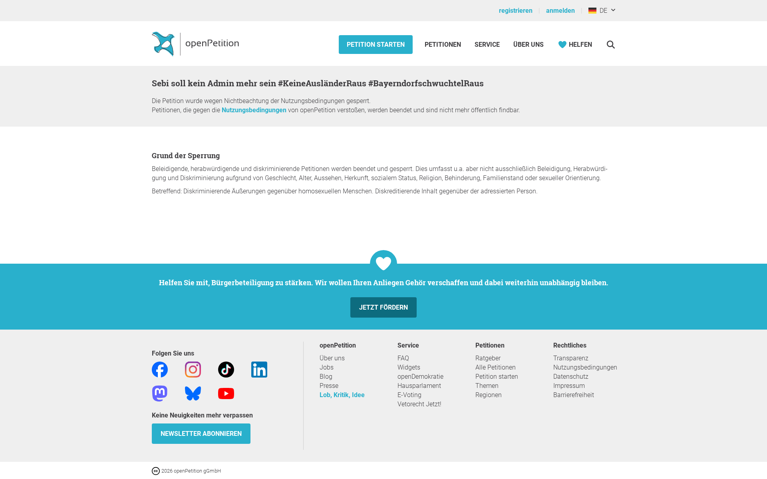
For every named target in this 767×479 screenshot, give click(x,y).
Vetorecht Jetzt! (419, 404)
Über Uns (528, 44)
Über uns (332, 358)
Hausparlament (419, 386)
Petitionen (444, 44)
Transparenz (570, 358)
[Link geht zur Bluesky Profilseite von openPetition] (193, 393)
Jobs (327, 367)
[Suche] (611, 44)
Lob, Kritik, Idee (342, 395)
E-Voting (409, 395)
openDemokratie (420, 376)
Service (487, 44)
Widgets (408, 367)
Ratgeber (488, 358)
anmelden (560, 10)
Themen (487, 386)
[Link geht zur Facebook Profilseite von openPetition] (160, 369)
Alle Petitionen (495, 367)
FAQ (403, 358)
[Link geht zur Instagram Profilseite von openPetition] (193, 369)
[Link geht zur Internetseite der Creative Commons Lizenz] (156, 470)
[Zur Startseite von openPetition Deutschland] (196, 43)
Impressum (569, 386)
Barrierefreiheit (573, 395)
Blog (326, 376)
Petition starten (376, 44)
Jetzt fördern (383, 307)
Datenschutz (570, 376)
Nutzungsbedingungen (254, 110)
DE (601, 10)
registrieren (516, 10)
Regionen (488, 395)
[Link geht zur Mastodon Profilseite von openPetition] (160, 393)
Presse (329, 386)
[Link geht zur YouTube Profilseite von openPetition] (226, 393)
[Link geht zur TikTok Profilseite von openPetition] (226, 369)
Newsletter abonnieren (201, 433)
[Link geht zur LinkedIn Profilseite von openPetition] (259, 369)
